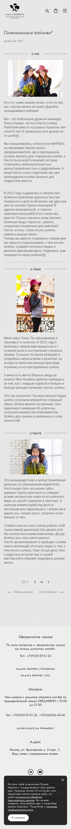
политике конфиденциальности (32, 808)
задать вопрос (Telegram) (35, 669)
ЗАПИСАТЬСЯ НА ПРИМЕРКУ (35, 728)
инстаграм (11, 509)
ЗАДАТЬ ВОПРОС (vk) (35, 675)
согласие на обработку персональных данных (25, 798)
